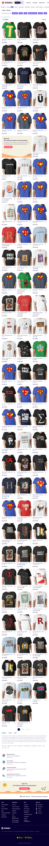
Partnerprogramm (16, 808)
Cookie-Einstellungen (27, 821)
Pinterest (40, 813)
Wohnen (33, 7)
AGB (2, 831)
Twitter (39, 808)
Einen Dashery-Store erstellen (15, 821)
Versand (26, 804)
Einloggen (3, 814)
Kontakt (25, 818)
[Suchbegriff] (22, 2)
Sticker (16, 7)
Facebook (40, 806)
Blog (2, 810)
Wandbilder (27, 7)
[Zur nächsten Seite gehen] (30, 729)
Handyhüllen (21, 7)
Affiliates (14, 810)
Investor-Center (15, 806)
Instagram (40, 804)
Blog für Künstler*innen (15, 817)
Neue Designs (4, 808)
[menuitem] (3, 7)
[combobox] (19, 2)
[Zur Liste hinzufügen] (15, 40)
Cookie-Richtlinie (31, 831)
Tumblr (39, 810)
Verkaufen (14, 812)
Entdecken (3, 7)
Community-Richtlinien (27, 811)
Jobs (13, 814)
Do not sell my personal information (20, 831)
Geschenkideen (4, 804)
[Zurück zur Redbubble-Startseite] (7, 3)
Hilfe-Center (27, 808)
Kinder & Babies (39, 7)
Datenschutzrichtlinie (8, 831)
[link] (15, 13)
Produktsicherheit (28, 814)
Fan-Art (3, 806)
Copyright (26, 816)
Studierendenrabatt (5, 812)
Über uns (14, 804)
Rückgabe (26, 806)
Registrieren (4, 816)
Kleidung (10, 7)
